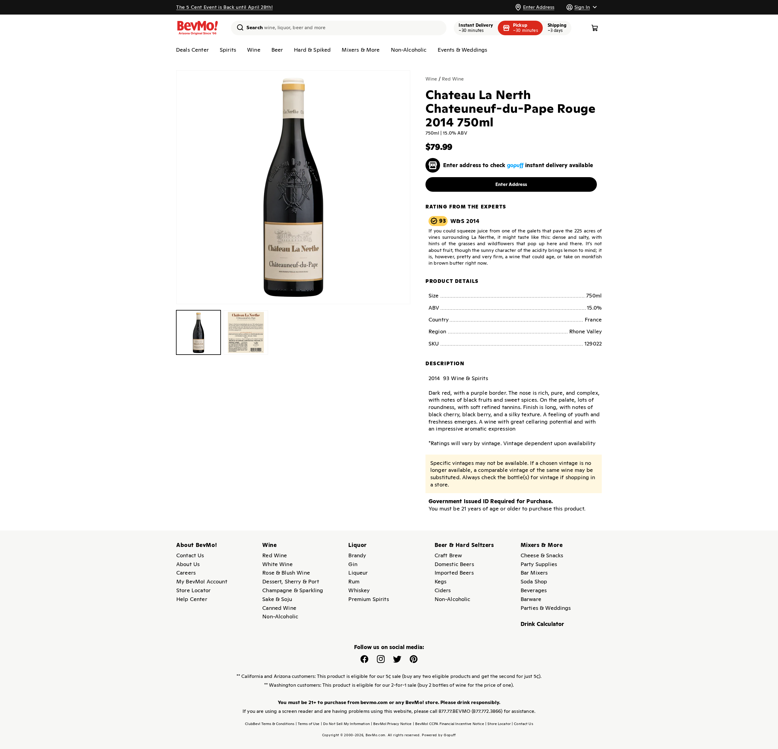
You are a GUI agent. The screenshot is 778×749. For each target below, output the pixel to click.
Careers (186, 572)
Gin (352, 564)
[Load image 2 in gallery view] (246, 332)
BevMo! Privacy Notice (391, 723)
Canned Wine (279, 607)
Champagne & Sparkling (292, 590)
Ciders (443, 590)
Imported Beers (454, 572)
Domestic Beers (454, 564)
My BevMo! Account (201, 581)
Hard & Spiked (312, 49)
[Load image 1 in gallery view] (198, 332)
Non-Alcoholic (409, 49)
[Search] (238, 27)
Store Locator (193, 590)
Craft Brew (448, 555)
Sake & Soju (277, 599)
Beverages (534, 590)
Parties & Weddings (546, 607)
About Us (188, 564)
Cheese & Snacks (542, 555)
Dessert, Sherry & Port (290, 581)
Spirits (228, 49)
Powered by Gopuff (439, 735)
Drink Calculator (542, 623)
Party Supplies (539, 564)
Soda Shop (534, 581)
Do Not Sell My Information (345, 723)
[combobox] (338, 28)
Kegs (441, 581)
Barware (531, 599)
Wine (253, 49)
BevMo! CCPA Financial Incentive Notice (448, 723)
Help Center (191, 599)
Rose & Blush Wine (286, 572)
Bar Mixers (534, 572)
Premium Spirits (368, 599)
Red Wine (453, 79)
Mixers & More (361, 49)
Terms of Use (308, 723)
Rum (353, 581)
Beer (277, 49)
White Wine (277, 564)
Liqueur (358, 572)
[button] (581, 7)
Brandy (357, 555)
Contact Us (190, 555)
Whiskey (359, 590)
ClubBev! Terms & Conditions (269, 723)
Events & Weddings (462, 49)
